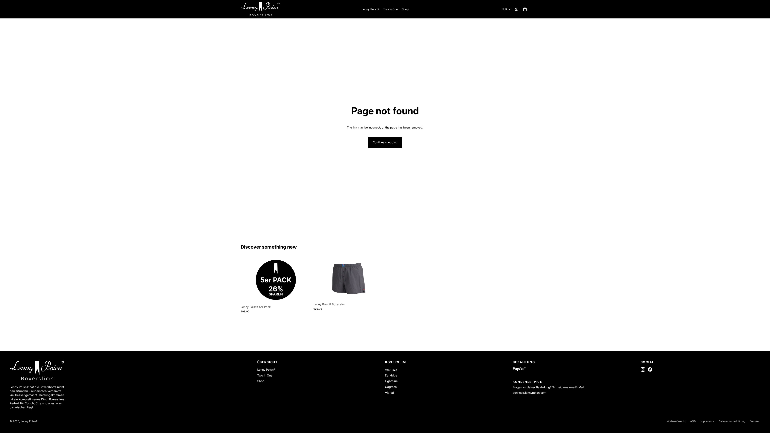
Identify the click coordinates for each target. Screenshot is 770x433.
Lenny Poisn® (266, 369)
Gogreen (391, 386)
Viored (389, 392)
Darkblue (391, 375)
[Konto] (516, 9)
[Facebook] (650, 369)
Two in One (264, 375)
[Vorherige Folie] (247, 280)
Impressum (707, 421)
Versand (755, 421)
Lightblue (391, 381)
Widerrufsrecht (676, 421)
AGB (693, 421)
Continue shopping (385, 142)
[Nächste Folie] (305, 280)
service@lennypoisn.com (529, 392)
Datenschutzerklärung (732, 421)
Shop (260, 381)
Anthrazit (391, 369)
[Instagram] (643, 369)
